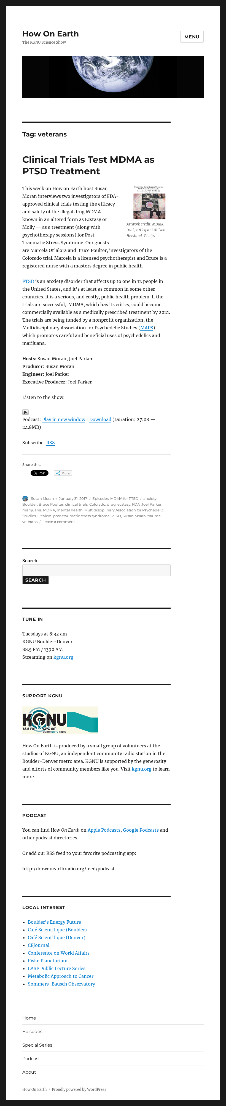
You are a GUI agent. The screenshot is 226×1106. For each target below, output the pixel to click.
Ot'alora (44, 516)
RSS (50, 442)
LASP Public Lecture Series (56, 968)
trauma (154, 516)
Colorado (97, 504)
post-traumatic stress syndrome (81, 516)
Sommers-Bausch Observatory (61, 984)
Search (29, 560)
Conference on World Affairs (59, 953)
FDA (136, 504)
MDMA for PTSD (124, 498)
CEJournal (38, 945)
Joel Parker (151, 504)
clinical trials (76, 504)
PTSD (28, 281)
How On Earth (50, 33)
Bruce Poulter (51, 504)
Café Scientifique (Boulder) (57, 929)
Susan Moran (42, 498)
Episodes (100, 498)
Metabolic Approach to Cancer (60, 976)
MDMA (49, 510)
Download (100, 419)
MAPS (146, 327)
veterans (29, 521)
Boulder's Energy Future (54, 922)
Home (29, 1018)
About (29, 1072)
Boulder (29, 504)
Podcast (31, 1058)
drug (111, 504)
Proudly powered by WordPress (79, 1089)
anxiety (150, 498)
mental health (70, 510)
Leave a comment (58, 521)
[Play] (96, 412)
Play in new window (63, 419)
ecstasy (123, 504)
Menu (192, 37)
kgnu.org (63, 657)
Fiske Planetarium (48, 960)
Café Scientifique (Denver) (56, 937)
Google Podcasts (141, 830)
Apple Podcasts (104, 830)
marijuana (31, 510)
